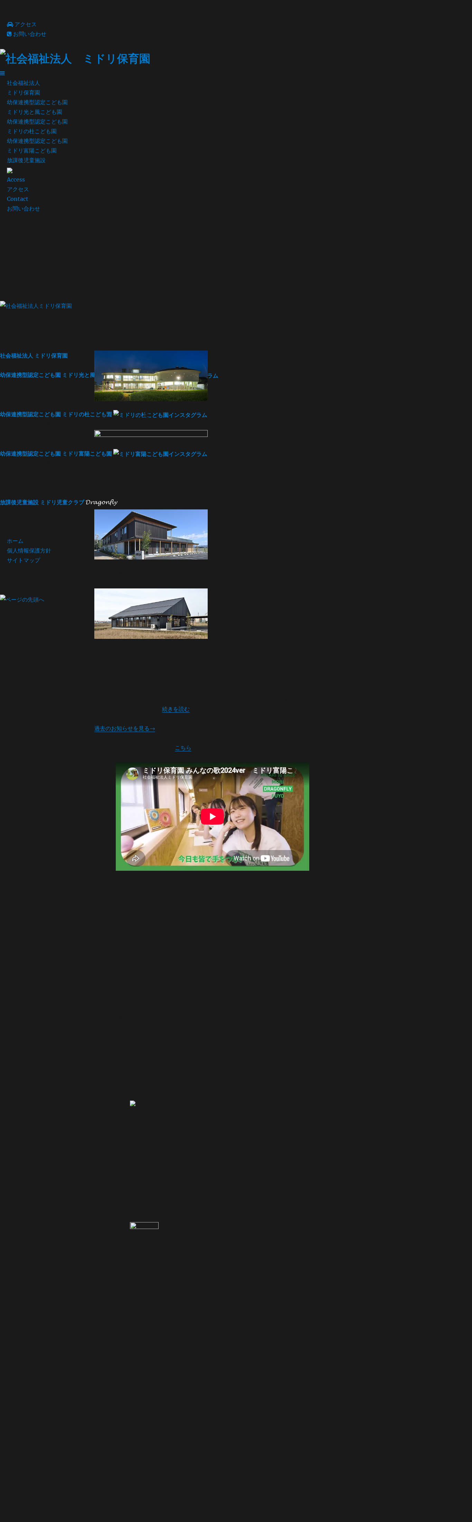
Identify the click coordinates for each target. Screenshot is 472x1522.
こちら (183, 747)
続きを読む (176, 708)
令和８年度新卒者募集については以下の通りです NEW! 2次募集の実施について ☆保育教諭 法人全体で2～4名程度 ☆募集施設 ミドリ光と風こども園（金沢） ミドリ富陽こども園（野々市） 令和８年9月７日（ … (212, 699)
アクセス (25, 24)
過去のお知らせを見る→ (124, 728)
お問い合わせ (29, 33)
